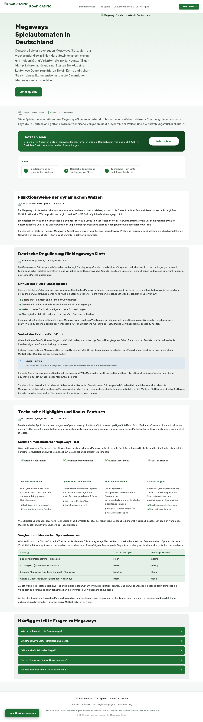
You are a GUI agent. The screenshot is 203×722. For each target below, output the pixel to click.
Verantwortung (125, 704)
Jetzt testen (188, 6)
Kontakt (86, 704)
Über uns (75, 704)
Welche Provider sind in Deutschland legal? (44, 669)
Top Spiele (104, 6)
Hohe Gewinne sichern (21, 713)
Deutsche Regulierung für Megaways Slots (82, 171)
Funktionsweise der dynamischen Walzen (41, 171)
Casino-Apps (142, 6)
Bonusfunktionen (123, 6)
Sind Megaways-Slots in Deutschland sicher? (45, 640)
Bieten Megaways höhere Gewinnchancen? (44, 660)
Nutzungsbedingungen (104, 704)
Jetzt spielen (28, 91)
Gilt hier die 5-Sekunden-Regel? (38, 650)
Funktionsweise (87, 6)
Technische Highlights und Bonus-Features (123, 171)
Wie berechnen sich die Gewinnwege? (41, 631)
